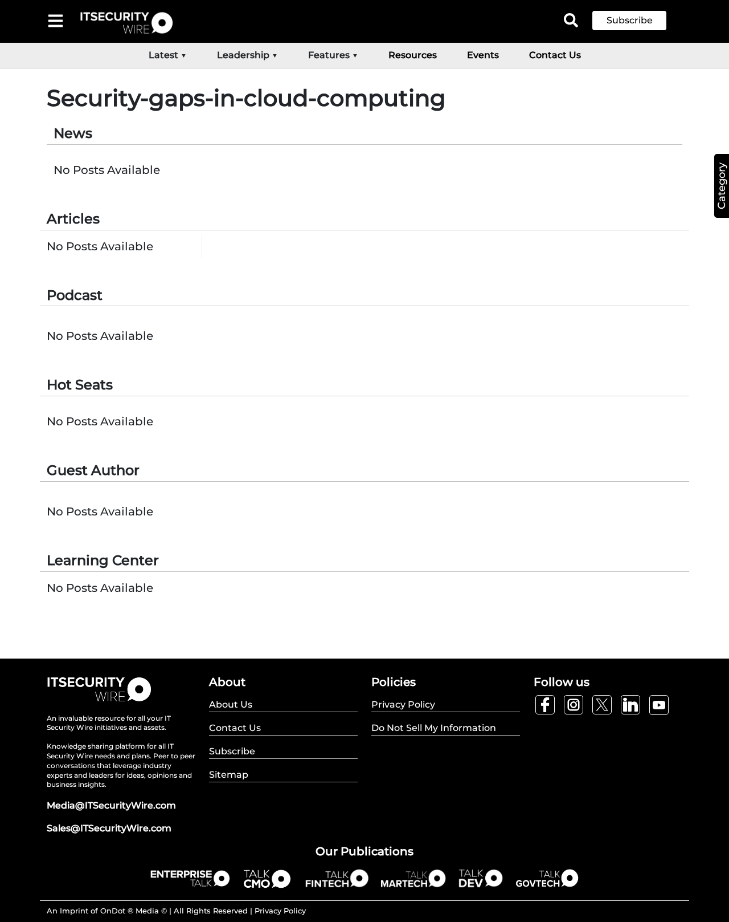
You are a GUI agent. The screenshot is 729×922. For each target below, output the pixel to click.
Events (483, 55)
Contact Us (555, 55)
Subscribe (630, 20)
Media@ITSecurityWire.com (111, 805)
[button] (637, 20)
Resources (412, 55)
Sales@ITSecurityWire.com (109, 828)
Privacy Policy (280, 910)
